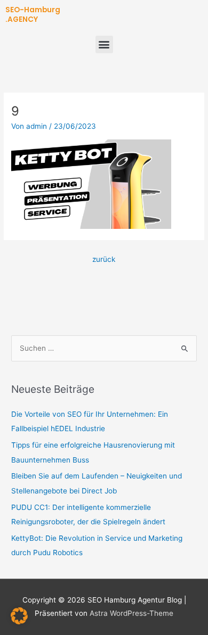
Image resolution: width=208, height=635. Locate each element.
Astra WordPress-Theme (131, 613)
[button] (104, 44)
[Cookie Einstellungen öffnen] (19, 621)
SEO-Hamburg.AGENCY (32, 14)
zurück (103, 259)
